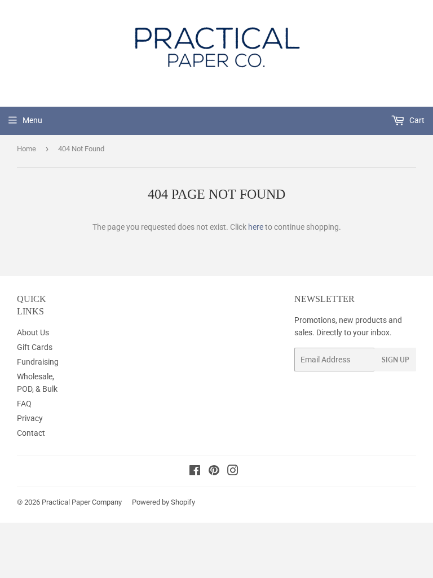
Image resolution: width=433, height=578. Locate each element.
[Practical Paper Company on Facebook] (195, 471)
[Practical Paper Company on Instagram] (232, 471)
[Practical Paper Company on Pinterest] (214, 471)
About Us (33, 332)
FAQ (24, 403)
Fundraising (38, 361)
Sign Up (395, 360)
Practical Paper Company (82, 502)
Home (26, 148)
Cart (416, 120)
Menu (32, 120)
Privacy (30, 418)
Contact (31, 432)
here (255, 226)
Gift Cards (34, 347)
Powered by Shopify (163, 502)
